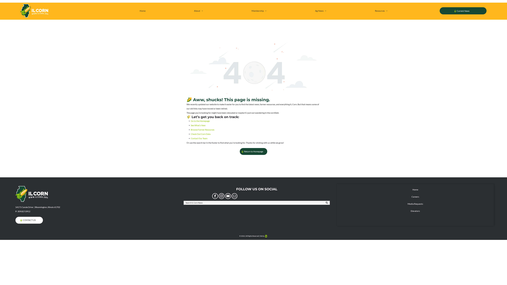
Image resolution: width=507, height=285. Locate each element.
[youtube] (228, 196)
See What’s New (198, 125)
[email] (234, 196)
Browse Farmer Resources (202, 129)
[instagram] (221, 196)
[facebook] (215, 196)
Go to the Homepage (200, 121)
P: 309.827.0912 (22, 211)
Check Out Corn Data (200, 134)
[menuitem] (142, 11)
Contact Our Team (199, 138)
